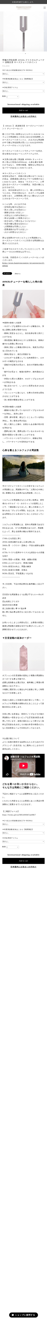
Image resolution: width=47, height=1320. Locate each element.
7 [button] (28, 53)
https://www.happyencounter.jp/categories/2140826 (23, 264)
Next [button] (43, 31)
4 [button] (23, 53)
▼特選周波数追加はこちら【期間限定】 (18, 79)
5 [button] (25, 53)
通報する (18, 273)
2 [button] (20, 53)
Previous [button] (4, 31)
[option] (24, 31)
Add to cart (23, 110)
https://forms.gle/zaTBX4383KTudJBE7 (19, 815)
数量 (4, 96)
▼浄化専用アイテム (10, 87)
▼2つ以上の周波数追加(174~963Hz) (17, 70)
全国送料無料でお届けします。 (23, 2)
